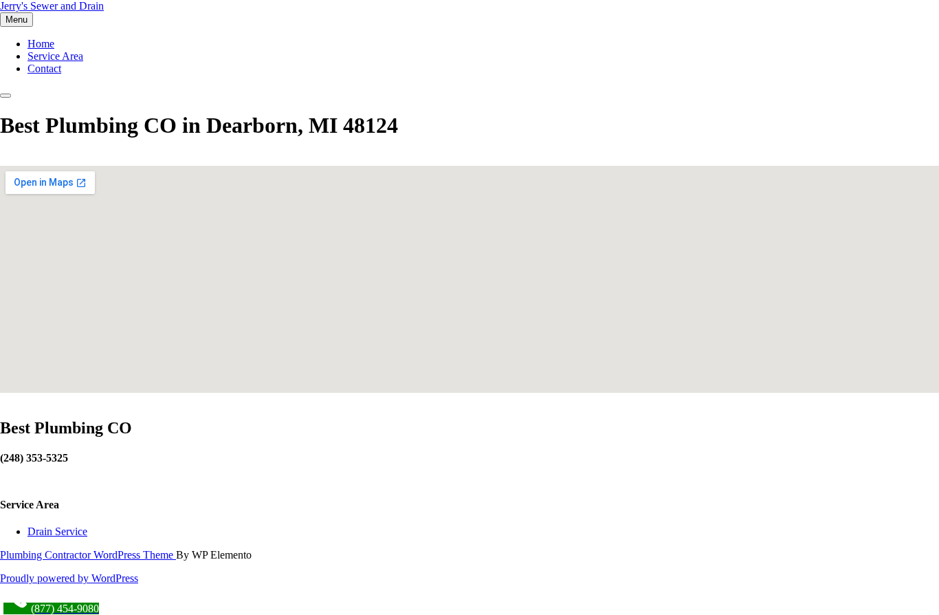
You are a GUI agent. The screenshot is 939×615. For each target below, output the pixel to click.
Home (40, 44)
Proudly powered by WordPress (69, 578)
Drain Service (57, 531)
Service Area (55, 56)
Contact (44, 68)
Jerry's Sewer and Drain (52, 6)
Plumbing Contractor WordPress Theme (88, 555)
